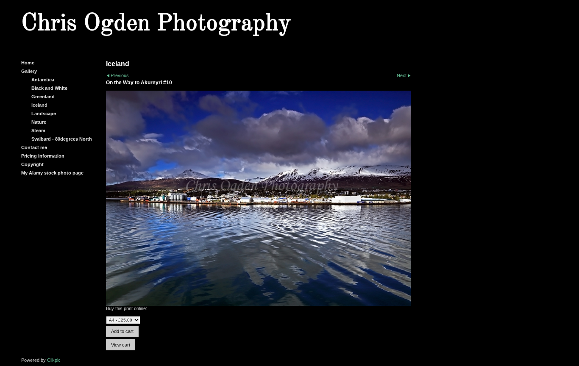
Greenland (43, 96)
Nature (38, 122)
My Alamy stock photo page (52, 172)
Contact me (34, 147)
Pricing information (42, 155)
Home (27, 62)
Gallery (29, 71)
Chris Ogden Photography (156, 24)
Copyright (32, 164)
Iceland (39, 105)
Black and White (49, 88)
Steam (38, 130)
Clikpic (54, 360)
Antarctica (42, 79)
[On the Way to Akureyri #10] (258, 198)
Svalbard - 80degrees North (61, 138)
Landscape (43, 113)
